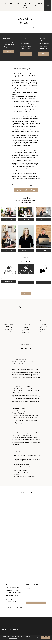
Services (11, 3)
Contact (39, 3)
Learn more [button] (13, 638)
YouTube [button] (32, 190)
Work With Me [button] (47, 5)
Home (2, 622)
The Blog (34, 4)
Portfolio (18, 3)
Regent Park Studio (25, 5)
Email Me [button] (26, 293)
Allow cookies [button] (45, 637)
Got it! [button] (36, 637)
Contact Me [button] (43, 54)
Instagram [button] (20, 190)
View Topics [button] (26, 54)
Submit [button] (36, 603)
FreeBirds (13, 627)
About (6, 3)
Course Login (14, 629)
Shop (30, 3)
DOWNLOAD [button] (8, 51)
